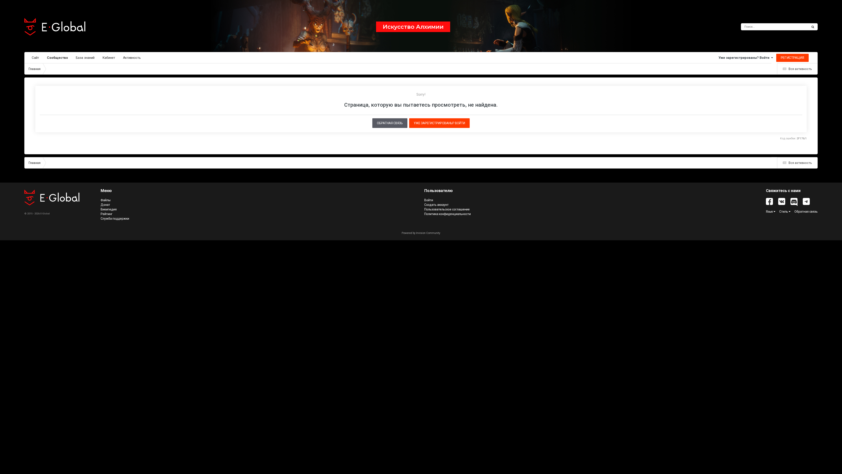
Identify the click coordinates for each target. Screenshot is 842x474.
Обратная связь (390, 123)
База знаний (85, 58)
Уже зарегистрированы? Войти (745, 58)
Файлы (106, 200)
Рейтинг (106, 214)
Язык (770, 211)
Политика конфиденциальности (447, 214)
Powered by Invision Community (421, 233)
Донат (105, 204)
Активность (132, 58)
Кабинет (108, 58)
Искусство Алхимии (413, 26)
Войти (428, 200)
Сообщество (57, 58)
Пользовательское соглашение (447, 209)
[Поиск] (813, 26)
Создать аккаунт (436, 204)
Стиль (784, 211)
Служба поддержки (115, 218)
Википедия (109, 209)
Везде (798, 26)
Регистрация (792, 58)
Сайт (35, 58)
